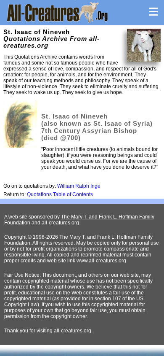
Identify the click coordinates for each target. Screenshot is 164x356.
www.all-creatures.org (101, 261)
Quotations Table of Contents (60, 194)
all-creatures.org (60, 223)
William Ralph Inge (79, 186)
